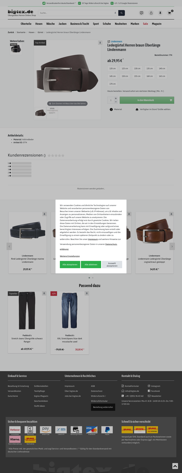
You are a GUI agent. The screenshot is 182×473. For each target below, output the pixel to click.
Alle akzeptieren (70, 264)
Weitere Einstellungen (70, 256)
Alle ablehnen (91, 264)
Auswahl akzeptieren (112, 264)
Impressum (93, 239)
